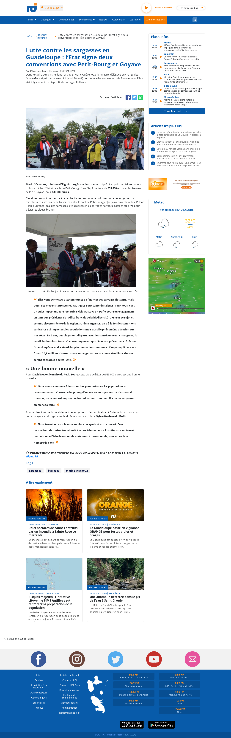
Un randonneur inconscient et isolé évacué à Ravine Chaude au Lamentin (181, 57)
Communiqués (66, 19)
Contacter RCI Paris (70, 685)
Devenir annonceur (69, 690)
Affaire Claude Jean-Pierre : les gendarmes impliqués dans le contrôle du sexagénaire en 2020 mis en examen (183, 47)
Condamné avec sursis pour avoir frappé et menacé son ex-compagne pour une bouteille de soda (183, 91)
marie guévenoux (77, 470)
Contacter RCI (69, 680)
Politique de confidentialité (69, 696)
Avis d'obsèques (38, 692)
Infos (30, 19)
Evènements (85, 19)
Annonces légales (155, 19)
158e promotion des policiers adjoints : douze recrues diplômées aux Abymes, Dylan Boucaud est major (182, 68)
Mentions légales (70, 702)
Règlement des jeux (69, 712)
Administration (69, 707)
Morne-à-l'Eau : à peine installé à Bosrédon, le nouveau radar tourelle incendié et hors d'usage (181, 102)
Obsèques (46, 19)
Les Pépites (136, 19)
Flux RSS (39, 707)
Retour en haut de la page (21, 638)
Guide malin (118, 19)
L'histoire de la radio (69, 675)
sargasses (35, 470)
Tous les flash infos (177, 111)
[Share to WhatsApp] (140, 97)
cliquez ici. (32, 456)
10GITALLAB (130, 734)
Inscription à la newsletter (39, 686)
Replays (103, 19)
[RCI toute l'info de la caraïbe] (31, 7)
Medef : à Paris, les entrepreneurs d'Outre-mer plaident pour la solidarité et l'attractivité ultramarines (183, 79)
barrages (53, 470)
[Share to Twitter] (134, 97)
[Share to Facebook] (128, 97)
